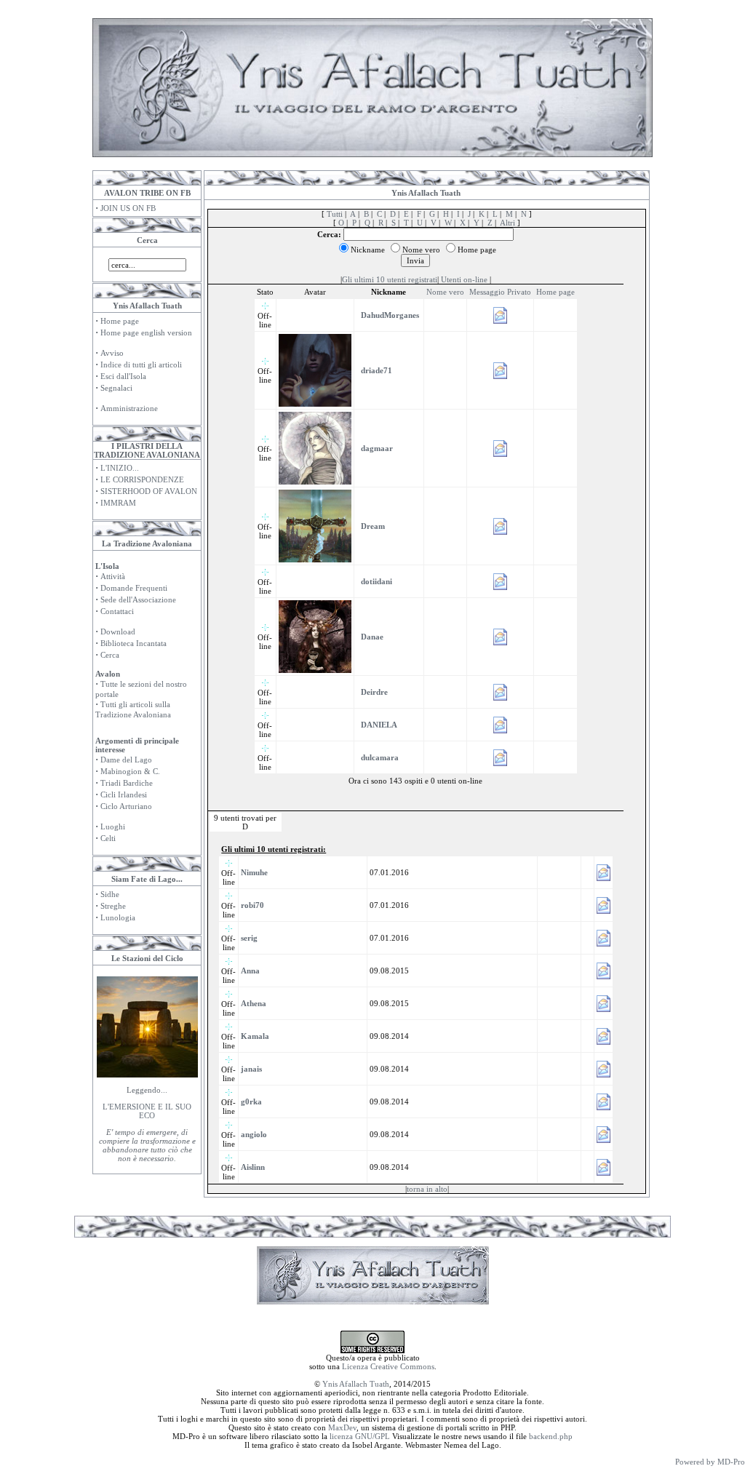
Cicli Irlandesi (123, 794)
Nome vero (445, 291)
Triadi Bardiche (126, 782)
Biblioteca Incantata (133, 643)
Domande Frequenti (133, 587)
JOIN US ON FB (128, 208)
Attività (112, 576)
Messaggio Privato (500, 291)
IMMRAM (118, 502)
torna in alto (427, 1188)
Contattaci (117, 611)
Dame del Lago (126, 759)
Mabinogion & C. (130, 771)
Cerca (109, 654)
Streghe (113, 905)
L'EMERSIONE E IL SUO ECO (147, 1111)
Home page (119, 320)
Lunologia (117, 917)
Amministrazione (129, 408)
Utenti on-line (464, 279)
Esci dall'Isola (123, 376)
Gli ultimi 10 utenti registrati (389, 279)
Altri (507, 222)
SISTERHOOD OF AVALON (148, 491)
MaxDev (342, 1427)
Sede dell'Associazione (138, 599)
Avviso (112, 352)
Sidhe (109, 894)
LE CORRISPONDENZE (142, 479)
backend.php (551, 1436)
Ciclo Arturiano (126, 806)
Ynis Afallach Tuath (355, 1383)
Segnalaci (116, 387)
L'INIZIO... (119, 467)
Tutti (335, 214)
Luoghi (112, 826)
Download (117, 631)
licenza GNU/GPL (360, 1436)
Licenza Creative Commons (388, 1366)
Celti (108, 838)
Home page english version (146, 332)
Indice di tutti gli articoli (141, 364)
